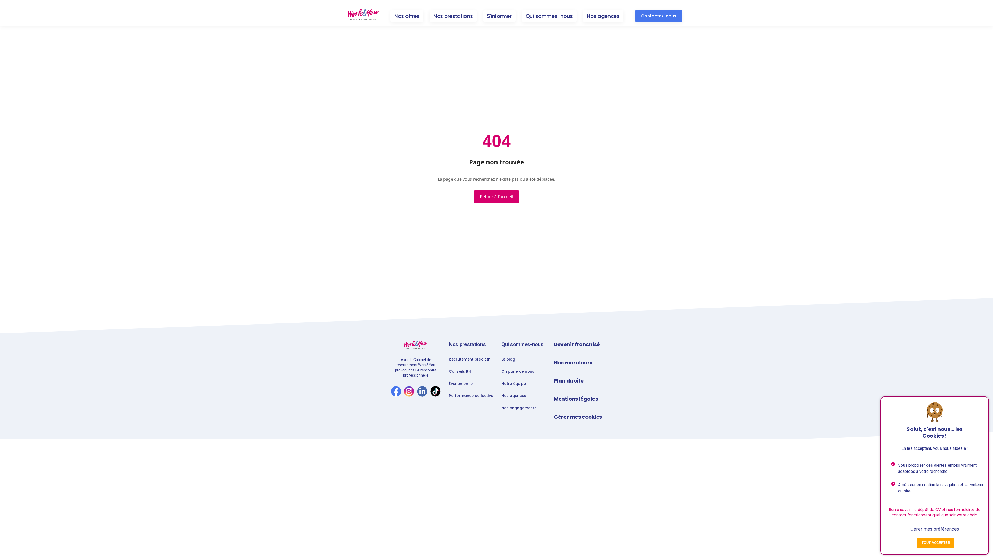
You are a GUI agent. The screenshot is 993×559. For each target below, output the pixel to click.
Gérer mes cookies (578, 417)
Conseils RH (460, 371)
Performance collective (471, 395)
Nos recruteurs (573, 362)
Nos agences (603, 16)
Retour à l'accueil (496, 197)
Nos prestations (453, 16)
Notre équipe (513, 383)
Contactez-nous (658, 16)
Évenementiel (461, 383)
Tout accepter (936, 543)
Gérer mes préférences (934, 529)
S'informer (499, 16)
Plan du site (568, 380)
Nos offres (406, 16)
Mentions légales (576, 398)
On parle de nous (517, 371)
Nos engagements (518, 407)
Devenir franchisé (577, 344)
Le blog (508, 359)
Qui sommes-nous (549, 16)
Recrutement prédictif (470, 359)
